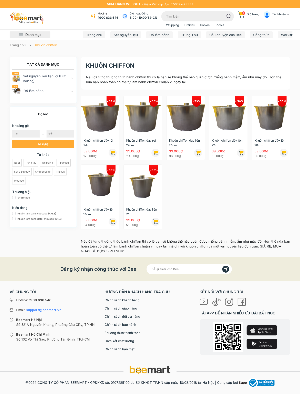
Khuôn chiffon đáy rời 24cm (98, 143)
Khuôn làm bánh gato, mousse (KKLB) (40, 218)
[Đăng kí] (225, 269)
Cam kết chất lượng (119, 341)
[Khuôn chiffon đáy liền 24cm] (186, 115)
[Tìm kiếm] (229, 15)
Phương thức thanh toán (122, 333)
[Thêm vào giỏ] (113, 153)
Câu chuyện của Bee (225, 35)
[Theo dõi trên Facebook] (242, 301)
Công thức (261, 35)
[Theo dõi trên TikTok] (217, 301)
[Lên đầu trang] (292, 390)
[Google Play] (262, 344)
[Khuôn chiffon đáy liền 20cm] (271, 115)
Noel (17, 162)
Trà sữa (60, 171)
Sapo (243, 383)
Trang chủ (94, 35)
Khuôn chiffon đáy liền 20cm (269, 143)
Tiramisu (189, 25)
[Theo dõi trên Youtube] (204, 301)
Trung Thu (189, 35)
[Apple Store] (262, 330)
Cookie (205, 25)
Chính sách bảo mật (119, 349)
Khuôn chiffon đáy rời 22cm (141, 143)
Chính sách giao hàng (120, 308)
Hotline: (33, 300)
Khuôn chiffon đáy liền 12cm (141, 212)
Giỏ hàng (251, 14)
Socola (219, 25)
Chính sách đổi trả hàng (122, 316)
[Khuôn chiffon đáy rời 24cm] (100, 115)
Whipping (172, 25)
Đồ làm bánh (159, 35)
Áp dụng (43, 143)
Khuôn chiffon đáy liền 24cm (184, 143)
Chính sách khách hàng (122, 300)
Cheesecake (43, 171)
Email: (38, 310)
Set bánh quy (22, 171)
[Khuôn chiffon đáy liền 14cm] (100, 184)
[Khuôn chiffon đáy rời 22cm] (143, 115)
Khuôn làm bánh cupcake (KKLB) (37, 213)
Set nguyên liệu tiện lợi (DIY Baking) (44, 78)
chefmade (24, 197)
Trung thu (30, 162)
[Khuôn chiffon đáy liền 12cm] (143, 184)
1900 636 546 (108, 17)
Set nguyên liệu (126, 35)
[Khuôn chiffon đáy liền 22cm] (228, 115)
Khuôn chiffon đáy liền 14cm (98, 212)
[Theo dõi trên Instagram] (229, 301)
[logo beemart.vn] (150, 369)
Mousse (19, 180)
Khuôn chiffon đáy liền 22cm (227, 143)
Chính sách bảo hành (120, 325)
